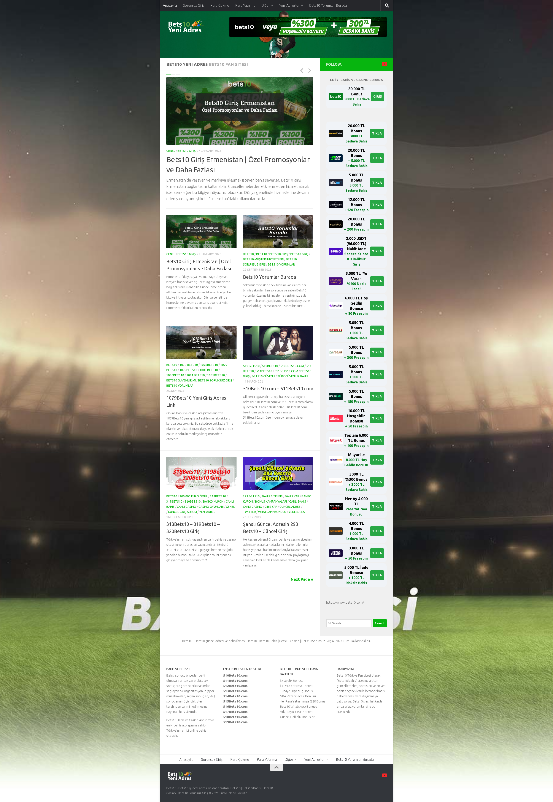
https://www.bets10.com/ (345, 602)
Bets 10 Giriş (278, 254)
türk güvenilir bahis (292, 376)
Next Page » (302, 579)
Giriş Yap (271, 506)
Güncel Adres (290, 506)
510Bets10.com (292, 366)
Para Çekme (219, 5)
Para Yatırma (245, 5)
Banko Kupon (213, 501)
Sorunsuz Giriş (193, 5)
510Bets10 (270, 366)
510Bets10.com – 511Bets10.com (278, 388)
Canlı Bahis (297, 501)
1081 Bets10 (195, 375)
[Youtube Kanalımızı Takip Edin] (384, 64)
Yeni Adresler (289, 5)
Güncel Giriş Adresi (182, 512)
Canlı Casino (186, 506)
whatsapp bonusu (272, 512)
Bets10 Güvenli (263, 376)
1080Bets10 (175, 375)
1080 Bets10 (209, 370)
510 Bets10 (251, 366)
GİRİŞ (377, 96)
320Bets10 (193, 501)
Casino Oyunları (211, 506)
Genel (170, 150)
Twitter (249, 512)
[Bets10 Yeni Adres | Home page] (193, 27)
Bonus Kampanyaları (271, 501)
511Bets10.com (286, 371)
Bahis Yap (292, 496)
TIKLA (377, 133)
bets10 (248, 254)
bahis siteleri (272, 496)
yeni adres (207, 512)
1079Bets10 (188, 370)
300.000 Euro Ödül (194, 496)
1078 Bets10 (189, 365)
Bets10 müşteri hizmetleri (263, 259)
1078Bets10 (209, 365)
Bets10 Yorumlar (281, 264)
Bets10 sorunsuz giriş (215, 380)
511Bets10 (264, 371)
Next (309, 70)
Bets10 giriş (186, 150)
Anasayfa (170, 5)
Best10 (261, 254)
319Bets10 (174, 501)
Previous (301, 70)
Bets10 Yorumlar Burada (328, 5)
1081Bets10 (216, 375)
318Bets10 (218, 496)
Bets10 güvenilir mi (181, 380)
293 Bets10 (251, 496)
